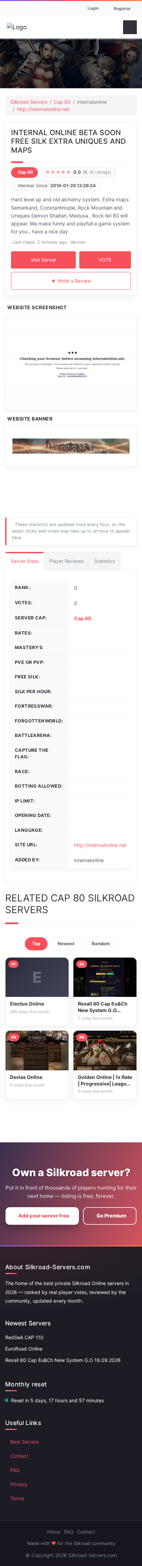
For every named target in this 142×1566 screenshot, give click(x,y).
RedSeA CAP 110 (24, 1337)
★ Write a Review (71, 281)
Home (53, 1532)
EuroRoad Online (23, 1349)
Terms (17, 1498)
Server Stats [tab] (25, 561)
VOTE (105, 260)
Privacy (18, 1484)
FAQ (15, 1470)
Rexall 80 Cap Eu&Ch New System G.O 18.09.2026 (63, 1360)
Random (101, 943)
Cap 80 (62, 102)
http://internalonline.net (43, 109)
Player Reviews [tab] (66, 561)
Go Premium (111, 1216)
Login (93, 8)
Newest (66, 943)
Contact (19, 1456)
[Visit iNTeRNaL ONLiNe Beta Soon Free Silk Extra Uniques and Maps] (71, 362)
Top (36, 943)
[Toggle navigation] (130, 27)
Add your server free (43, 1216)
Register (122, 8)
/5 (78, 172)
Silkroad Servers (28, 102)
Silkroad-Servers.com (92, 1555)
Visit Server (43, 260)
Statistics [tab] (104, 561)
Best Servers (24, 1442)
